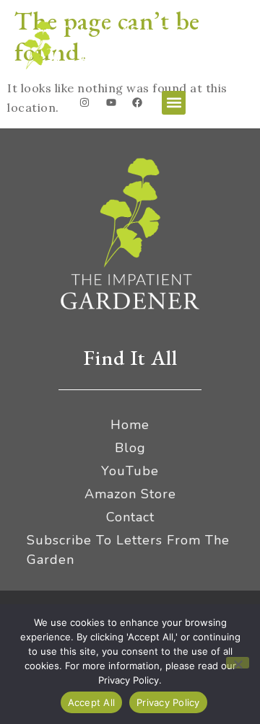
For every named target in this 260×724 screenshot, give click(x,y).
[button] (174, 103)
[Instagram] (84, 102)
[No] (237, 662)
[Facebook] (137, 102)
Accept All (92, 702)
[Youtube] (111, 102)
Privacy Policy (168, 702)
